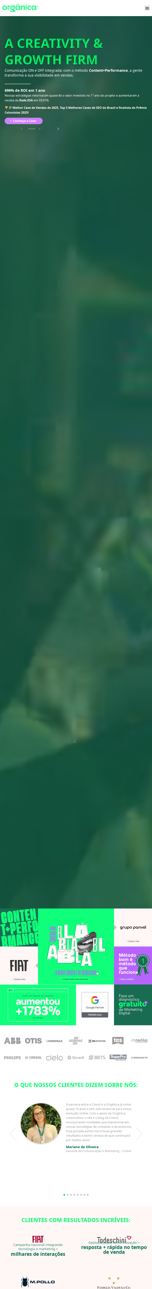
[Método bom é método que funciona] (133, 965)
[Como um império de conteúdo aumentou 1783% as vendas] (38, 1004)
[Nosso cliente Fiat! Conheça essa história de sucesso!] (19, 965)
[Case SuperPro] (118, 1057)
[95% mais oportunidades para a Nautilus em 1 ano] (139, 1040)
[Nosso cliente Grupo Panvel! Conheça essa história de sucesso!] (133, 928)
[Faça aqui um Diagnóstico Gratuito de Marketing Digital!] (133, 1004)
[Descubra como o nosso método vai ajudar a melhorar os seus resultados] (19, 928)
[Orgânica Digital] (20, 8)
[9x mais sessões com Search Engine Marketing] (54, 1040)
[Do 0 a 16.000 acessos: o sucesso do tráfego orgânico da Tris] (118, 1041)
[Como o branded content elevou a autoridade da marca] (33, 1057)
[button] (147, 8)
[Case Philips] (12, 1057)
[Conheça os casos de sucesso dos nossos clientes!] (76, 946)
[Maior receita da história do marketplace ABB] (12, 1040)
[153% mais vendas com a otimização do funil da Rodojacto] (139, 1057)
